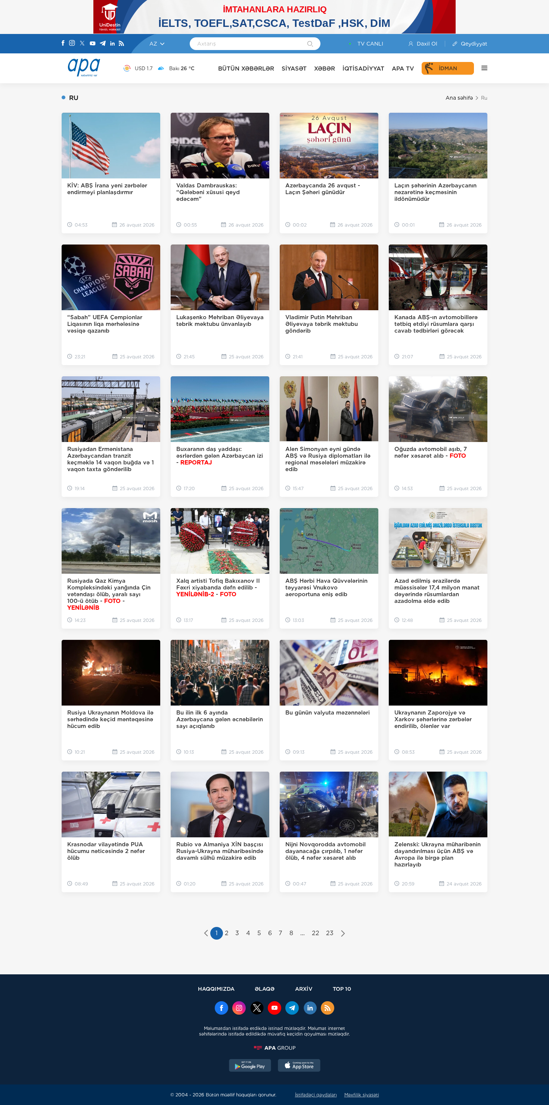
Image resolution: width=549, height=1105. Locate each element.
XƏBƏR (324, 68)
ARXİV (304, 989)
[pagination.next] (343, 934)
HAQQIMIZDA (216, 989)
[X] (82, 43)
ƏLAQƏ (264, 989)
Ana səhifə (459, 98)
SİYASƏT (294, 68)
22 (315, 933)
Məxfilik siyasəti (361, 1095)
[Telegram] (103, 43)
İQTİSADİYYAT (363, 68)
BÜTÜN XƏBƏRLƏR (246, 68)
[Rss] (121, 43)
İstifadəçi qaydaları (316, 1095)
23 (330, 933)
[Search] (310, 44)
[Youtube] (93, 43)
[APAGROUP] (274, 1048)
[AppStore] (299, 1066)
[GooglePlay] (250, 1066)
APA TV (403, 68)
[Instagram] (72, 43)
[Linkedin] (112, 43)
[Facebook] (63, 43)
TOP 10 (342, 989)
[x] (257, 1008)
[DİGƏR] (480, 68)
